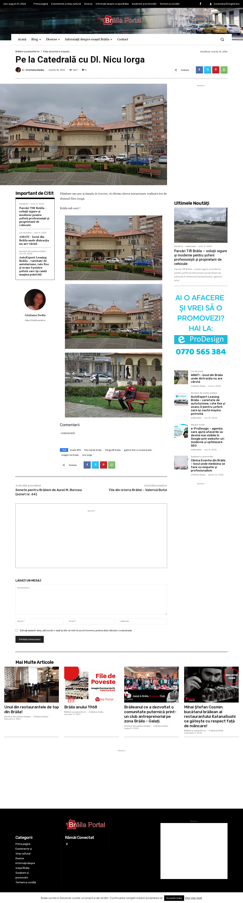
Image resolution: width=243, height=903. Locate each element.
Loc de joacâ (25, 233)
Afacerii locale (198, 425)
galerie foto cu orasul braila (138, 450)
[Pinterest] (215, 69)
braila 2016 (75, 450)
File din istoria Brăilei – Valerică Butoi (138, 490)
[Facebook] (200, 4)
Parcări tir (23, 204)
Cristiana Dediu (35, 70)
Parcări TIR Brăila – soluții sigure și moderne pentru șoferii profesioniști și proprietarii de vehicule (34, 216)
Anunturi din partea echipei (32, 251)
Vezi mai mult (193, 898)
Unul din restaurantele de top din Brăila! (31, 709)
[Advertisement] (91, 537)
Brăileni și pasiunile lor (27, 51)
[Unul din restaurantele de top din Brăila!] (31, 685)
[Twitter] (207, 69)
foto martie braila (93, 450)
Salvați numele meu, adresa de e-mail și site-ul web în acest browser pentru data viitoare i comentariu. (76, 630)
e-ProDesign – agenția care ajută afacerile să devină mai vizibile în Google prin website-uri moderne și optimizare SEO (207, 437)
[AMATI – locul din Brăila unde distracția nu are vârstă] (181, 377)
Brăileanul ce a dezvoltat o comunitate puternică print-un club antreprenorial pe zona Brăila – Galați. (150, 714)
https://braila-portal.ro (35, 320)
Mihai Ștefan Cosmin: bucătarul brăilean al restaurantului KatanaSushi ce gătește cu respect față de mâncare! (210, 716)
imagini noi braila (70, 455)
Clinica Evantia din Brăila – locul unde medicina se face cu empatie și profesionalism (208, 465)
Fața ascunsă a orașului (56, 51)
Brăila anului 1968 (80, 707)
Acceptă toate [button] (174, 898)
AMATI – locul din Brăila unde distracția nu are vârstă (34, 240)
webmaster (191, 246)
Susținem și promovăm (202, 457)
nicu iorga (87, 455)
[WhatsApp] (224, 69)
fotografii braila (113, 450)
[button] (222, 39)
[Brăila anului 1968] (91, 685)
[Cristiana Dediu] (18, 70)
